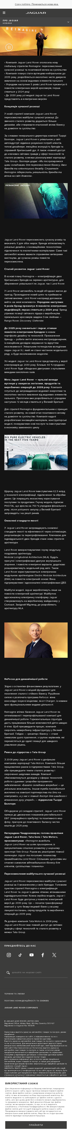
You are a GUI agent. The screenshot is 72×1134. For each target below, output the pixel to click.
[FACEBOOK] (42, 955)
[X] (54, 955)
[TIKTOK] (20, 955)
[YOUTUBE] (31, 955)
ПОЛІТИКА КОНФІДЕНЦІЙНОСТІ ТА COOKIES (26, 1001)
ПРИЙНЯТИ (36, 1125)
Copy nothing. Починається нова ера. (37, 4)
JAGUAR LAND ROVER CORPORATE (21, 1008)
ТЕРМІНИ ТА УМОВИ (14, 994)
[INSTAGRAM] (8, 955)
